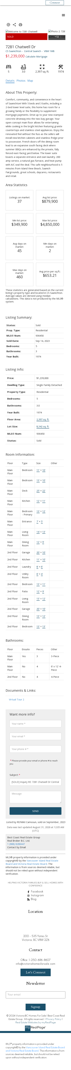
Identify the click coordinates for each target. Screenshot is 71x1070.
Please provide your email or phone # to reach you (34, 762)
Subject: (14, 774)
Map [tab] (30, 80)
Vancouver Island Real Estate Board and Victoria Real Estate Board (32, 862)
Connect (55, 2)
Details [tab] (10, 80)
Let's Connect (35, 972)
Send (35, 811)
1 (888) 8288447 (16, 844)
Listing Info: (15, 369)
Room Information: (20, 454)
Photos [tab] (21, 80)
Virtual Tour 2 (16, 699)
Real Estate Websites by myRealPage (35, 1022)
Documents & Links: (21, 690)
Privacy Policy (53, 1019)
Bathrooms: (15, 640)
